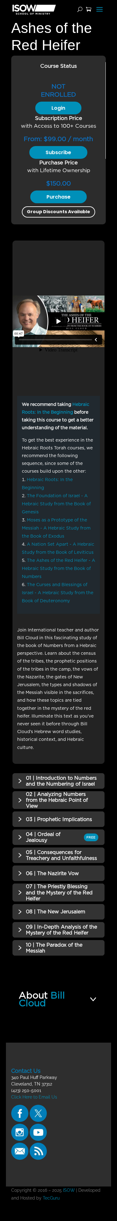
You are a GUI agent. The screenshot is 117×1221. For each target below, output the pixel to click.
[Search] (80, 9)
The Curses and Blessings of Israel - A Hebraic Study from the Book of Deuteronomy (57, 592)
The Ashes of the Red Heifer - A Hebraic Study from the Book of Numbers (58, 568)
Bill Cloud (42, 998)
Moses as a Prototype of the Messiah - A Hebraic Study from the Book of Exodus (56, 528)
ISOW (69, 1190)
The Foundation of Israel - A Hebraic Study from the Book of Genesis (56, 503)
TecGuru (52, 1198)
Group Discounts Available (58, 212)
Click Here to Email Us (34, 1097)
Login (58, 108)
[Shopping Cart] (88, 9)
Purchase (58, 196)
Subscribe (58, 152)
